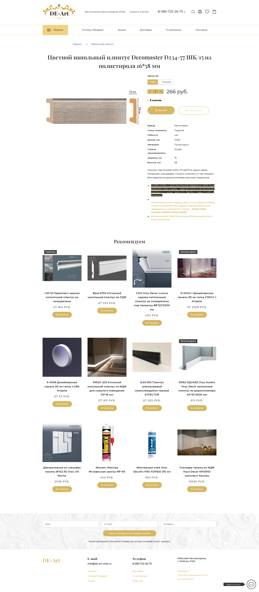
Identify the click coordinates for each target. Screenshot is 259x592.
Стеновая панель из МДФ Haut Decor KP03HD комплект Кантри (197, 471)
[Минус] (149, 91)
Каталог (92, 571)
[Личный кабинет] (200, 12)
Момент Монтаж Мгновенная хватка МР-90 (107, 469)
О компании (173, 30)
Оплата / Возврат (93, 30)
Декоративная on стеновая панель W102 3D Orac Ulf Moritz (62, 471)
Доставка (146, 30)
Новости (137, 580)
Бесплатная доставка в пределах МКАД (105, 12)
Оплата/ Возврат (97, 576)
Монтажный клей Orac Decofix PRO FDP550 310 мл (152, 469)
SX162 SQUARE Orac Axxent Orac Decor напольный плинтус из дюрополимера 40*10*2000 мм (196, 388)
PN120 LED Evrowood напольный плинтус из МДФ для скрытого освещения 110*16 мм (107, 388)
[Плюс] (161, 91)
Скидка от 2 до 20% (139, 12)
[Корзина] (214, 12)
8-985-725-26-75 (172, 11)
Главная (77, 44)
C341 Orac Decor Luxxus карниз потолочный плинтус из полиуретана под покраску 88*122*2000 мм (152, 301)
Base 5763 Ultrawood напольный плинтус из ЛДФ (107, 295)
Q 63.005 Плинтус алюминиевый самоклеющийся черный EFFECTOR (152, 388)
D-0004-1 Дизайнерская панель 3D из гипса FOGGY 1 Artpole (197, 297)
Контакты (201, 30)
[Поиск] (193, 12)
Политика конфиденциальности (192, 575)
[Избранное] (207, 12)
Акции (122, 30)
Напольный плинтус (102, 44)
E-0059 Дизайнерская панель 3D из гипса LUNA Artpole (62, 386)
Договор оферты (185, 579)
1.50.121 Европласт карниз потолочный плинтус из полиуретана (62, 297)
